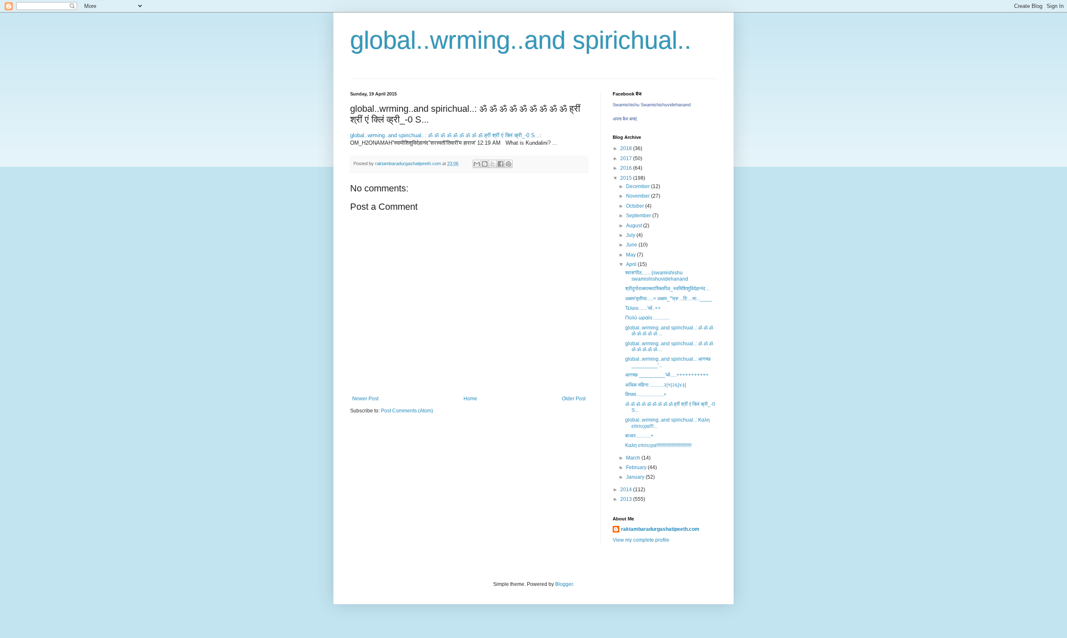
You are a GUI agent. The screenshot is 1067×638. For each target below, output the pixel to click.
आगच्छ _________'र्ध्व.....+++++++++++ (667, 375)
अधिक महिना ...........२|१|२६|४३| (655, 385)
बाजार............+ (639, 436)
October (635, 206)
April (632, 264)
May (631, 255)
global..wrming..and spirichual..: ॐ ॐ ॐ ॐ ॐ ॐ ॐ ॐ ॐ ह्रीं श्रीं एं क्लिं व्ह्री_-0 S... (445, 135)
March (633, 458)
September (639, 216)
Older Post (574, 399)
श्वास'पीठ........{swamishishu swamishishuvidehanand (656, 275)
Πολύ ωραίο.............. (647, 318)
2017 (626, 158)
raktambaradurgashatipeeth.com (660, 529)
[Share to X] (492, 164)
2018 (626, 148)
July (631, 235)
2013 (626, 499)
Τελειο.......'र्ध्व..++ (643, 308)
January (636, 477)
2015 (626, 178)
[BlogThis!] (485, 164)
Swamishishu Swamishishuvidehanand (652, 104)
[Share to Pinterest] (508, 164)
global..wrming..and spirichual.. (520, 40)
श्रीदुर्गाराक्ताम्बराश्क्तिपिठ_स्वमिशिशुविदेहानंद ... (667, 288)
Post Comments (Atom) (407, 411)
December (638, 186)
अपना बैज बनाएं (625, 118)
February (637, 467)
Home (470, 399)
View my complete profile (641, 540)
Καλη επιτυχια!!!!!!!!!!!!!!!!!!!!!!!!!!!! (658, 445)
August (634, 226)
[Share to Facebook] (500, 164)
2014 (626, 489)
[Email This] (477, 164)
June (632, 245)
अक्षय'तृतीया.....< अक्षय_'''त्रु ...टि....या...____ (668, 298)
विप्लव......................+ (645, 394)
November (638, 196)
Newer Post (365, 399)
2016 (626, 168)
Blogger (564, 584)
